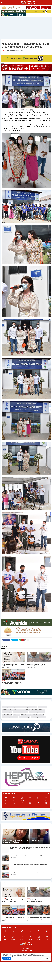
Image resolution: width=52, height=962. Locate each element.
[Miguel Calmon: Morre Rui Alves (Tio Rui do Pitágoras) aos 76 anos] (13, 657)
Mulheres (16, 714)
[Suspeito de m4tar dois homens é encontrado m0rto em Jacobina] (39, 657)
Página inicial (4, 40)
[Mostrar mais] (28, 640)
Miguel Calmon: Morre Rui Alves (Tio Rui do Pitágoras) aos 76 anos (13, 665)
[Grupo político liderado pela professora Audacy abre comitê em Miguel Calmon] (13, 674)
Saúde (41, 714)
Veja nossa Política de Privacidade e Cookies (16, 956)
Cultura (34, 709)
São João (14, 717)
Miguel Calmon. (40, 712)
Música (23, 714)
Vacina (27, 717)
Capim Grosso (17, 709)
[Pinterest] (22, 640)
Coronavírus (26, 709)
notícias (9, 40)
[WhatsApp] (20, 640)
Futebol (31, 712)
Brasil (33, 707)
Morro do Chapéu (7, 714)
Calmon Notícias (7, 709)
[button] (1, 2)
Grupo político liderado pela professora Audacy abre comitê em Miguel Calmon (12, 683)
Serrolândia (6, 717)
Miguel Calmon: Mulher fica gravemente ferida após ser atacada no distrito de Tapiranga (25, 841)
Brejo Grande (42, 707)
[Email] (25, 640)
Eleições (41, 709)
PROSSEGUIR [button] (7, 958)
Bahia (19, 707)
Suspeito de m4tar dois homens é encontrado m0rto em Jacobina (36, 665)
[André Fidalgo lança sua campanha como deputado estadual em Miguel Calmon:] (5, 867)
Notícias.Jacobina (32, 714)
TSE (21, 717)
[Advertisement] (26, 28)
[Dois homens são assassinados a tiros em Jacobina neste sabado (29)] (5, 858)
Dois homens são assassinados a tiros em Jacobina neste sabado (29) (26, 855)
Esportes (17, 712)
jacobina (42, 717)
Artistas (12, 707)
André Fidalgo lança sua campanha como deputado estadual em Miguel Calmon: (28, 864)
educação (35, 717)
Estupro (24, 712)
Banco (26, 707)
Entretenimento (7, 712)
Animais (5, 707)
